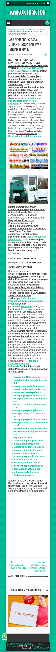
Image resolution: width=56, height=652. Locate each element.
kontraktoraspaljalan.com (27, 469)
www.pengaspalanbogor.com (29, 386)
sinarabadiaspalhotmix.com (28, 447)
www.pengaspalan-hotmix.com (30, 419)
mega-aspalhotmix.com (26, 444)
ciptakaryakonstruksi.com (27, 450)
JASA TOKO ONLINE (41, 648)
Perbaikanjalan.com (24, 475)
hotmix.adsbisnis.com (25, 459)
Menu (8, 3)
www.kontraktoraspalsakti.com (30, 428)
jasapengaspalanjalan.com (28, 466)
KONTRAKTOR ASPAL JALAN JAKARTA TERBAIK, (26, 69)
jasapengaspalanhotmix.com (29, 456)
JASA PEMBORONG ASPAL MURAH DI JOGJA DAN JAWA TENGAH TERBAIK (24, 44)
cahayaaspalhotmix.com (26, 472)
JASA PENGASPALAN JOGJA (21, 54)
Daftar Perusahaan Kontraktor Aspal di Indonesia (24, 134)
